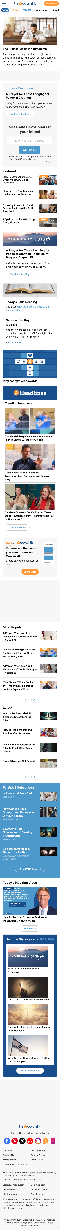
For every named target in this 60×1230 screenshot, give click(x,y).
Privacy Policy (38, 1155)
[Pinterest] (14, 1141)
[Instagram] (38, 1141)
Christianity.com (39, 1189)
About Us (7, 1150)
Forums (27, 10)
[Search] (5, 10)
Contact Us (8, 1155)
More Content (30, 869)
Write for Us (37, 1159)
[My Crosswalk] (23, 543)
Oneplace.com (38, 1194)
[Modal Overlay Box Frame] (30, 145)
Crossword (41, 10)
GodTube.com (38, 1185)
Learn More (30, 571)
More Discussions (30, 1070)
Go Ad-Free (51, 3)
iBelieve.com (9, 1189)
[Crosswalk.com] (25, 3)
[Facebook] (7, 1141)
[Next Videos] (34, 700)
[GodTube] (53, 1141)
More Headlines (17, 527)
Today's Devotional (20, 88)
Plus (15, 10)
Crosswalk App (38, 1150)
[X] (22, 1141)
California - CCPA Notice (15, 1164)
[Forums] (45, 1141)
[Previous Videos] (26, 700)
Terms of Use (9, 1159)
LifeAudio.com (10, 1194)
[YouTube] (30, 1141)
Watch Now (30, 928)
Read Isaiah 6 (13, 342)
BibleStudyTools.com (13, 1185)
